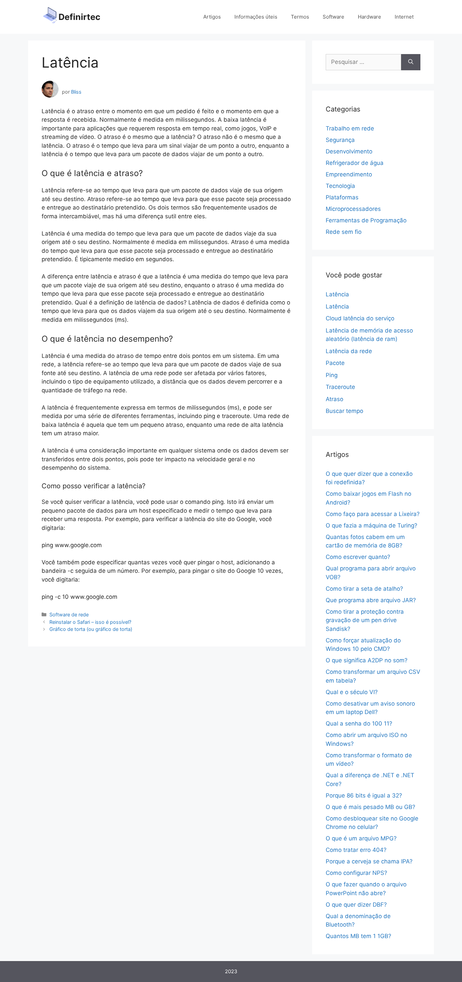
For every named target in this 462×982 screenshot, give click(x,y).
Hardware (369, 17)
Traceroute (340, 387)
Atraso (334, 399)
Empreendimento (349, 174)
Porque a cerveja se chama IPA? (369, 861)
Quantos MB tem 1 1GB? (358, 936)
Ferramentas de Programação (366, 220)
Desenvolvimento (349, 151)
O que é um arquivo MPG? (361, 838)
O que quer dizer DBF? (356, 904)
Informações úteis (255, 17)
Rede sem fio (344, 231)
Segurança (340, 140)
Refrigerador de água (355, 162)
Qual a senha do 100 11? (359, 723)
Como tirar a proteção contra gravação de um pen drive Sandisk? (365, 620)
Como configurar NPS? (356, 872)
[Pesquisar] (410, 62)
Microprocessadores (353, 208)
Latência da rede (349, 351)
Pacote (335, 363)
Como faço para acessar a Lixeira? (373, 514)
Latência (337, 294)
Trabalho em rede (350, 128)
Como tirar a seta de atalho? (364, 588)
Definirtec (79, 17)
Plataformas (342, 197)
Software (333, 17)
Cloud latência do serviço (360, 318)
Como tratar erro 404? (356, 849)
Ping (332, 375)
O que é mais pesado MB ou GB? (370, 807)
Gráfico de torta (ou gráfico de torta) (90, 629)
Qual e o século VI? (352, 692)
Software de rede (69, 614)
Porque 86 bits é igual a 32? (364, 795)
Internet (404, 17)
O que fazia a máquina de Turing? (371, 525)
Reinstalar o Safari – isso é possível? (90, 622)
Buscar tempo (344, 411)
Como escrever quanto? (358, 557)
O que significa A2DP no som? (367, 660)
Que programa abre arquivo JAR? (371, 600)
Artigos (212, 17)
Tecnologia (340, 185)
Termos (300, 17)
